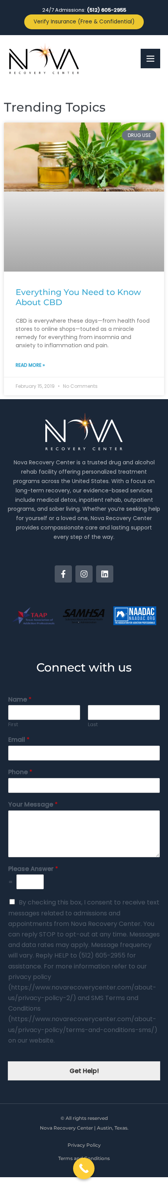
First (13, 724)
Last (93, 724)
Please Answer (33, 869)
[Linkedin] (104, 574)
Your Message (33, 805)
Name (20, 700)
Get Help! (84, 1070)
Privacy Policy (84, 1145)
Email (19, 740)
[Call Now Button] (84, 1168)
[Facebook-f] (63, 574)
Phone (20, 772)
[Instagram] (84, 574)
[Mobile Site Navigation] (150, 58)
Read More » (30, 365)
